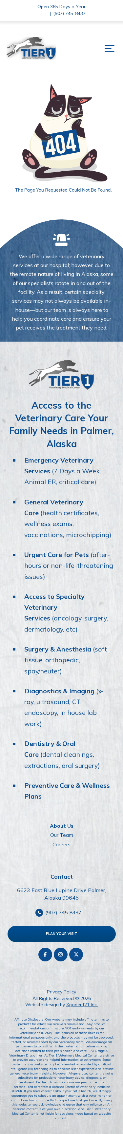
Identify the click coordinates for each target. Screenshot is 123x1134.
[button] (109, 48)
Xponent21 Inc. (82, 1004)
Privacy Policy (61, 992)
